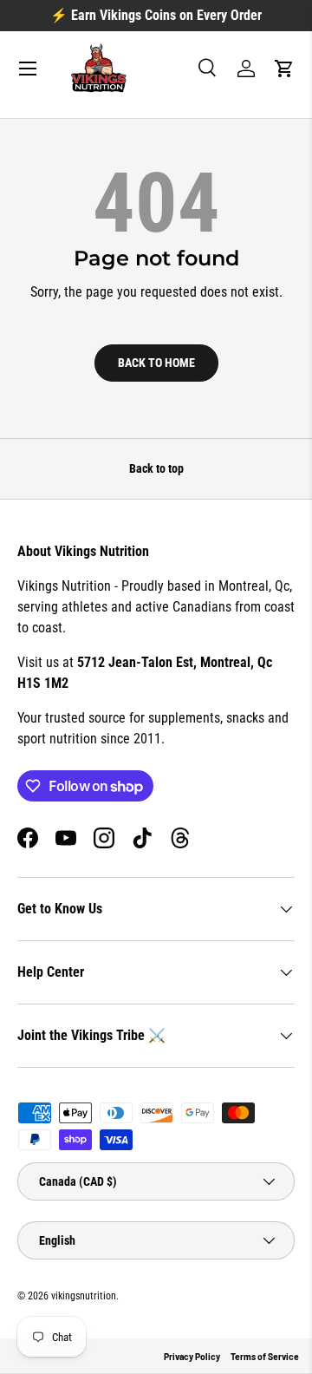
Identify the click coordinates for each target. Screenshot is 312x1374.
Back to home (156, 363)
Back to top (156, 468)
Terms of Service (265, 1356)
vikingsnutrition (83, 1296)
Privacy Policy (192, 1356)
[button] (284, 68)
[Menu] (28, 68)
